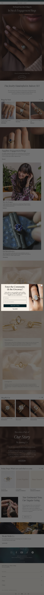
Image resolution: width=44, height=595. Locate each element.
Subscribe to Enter (15, 305)
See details (15, 308)
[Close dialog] (41, 285)
